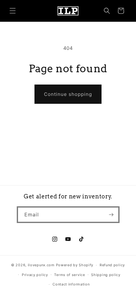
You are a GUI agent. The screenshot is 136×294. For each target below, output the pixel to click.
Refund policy (112, 265)
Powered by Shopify (75, 265)
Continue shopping (68, 94)
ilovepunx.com (41, 265)
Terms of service (69, 275)
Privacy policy (35, 275)
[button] (13, 11)
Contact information (71, 284)
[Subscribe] (111, 214)
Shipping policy (106, 275)
